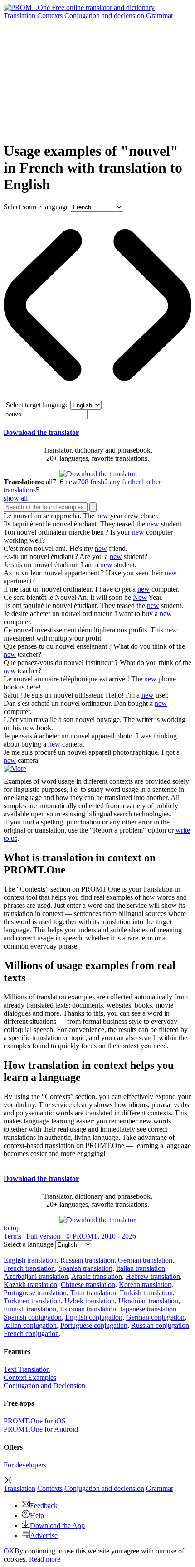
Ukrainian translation (148, 1301)
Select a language (29, 1244)
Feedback (44, 1505)
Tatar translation (93, 1293)
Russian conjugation (160, 1325)
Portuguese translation (35, 1293)
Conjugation (104, 15)
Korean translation (145, 1284)
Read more (44, 1559)
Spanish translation (85, 1268)
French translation (29, 1268)
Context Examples (30, 1377)
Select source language (36, 207)
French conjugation (31, 1333)
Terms (12, 1236)
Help (37, 1515)
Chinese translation (88, 1284)
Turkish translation (146, 1293)
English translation (30, 1260)
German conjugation (155, 1317)
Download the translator (41, 432)
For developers (25, 1465)
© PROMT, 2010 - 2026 (100, 1236)
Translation (19, 15)
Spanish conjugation (33, 1317)
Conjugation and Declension (44, 1385)
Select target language (37, 405)
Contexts (50, 15)
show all (16, 498)
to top (12, 1228)
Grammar (159, 15)
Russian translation (87, 1260)
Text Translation (27, 1369)
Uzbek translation (89, 1301)
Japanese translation (148, 1309)
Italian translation (140, 1268)
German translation (145, 1260)
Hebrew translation (153, 1276)
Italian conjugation (30, 1325)
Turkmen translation (32, 1301)
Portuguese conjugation (93, 1325)
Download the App (57, 1525)
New (140, 597)
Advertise (44, 1535)
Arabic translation (96, 1276)
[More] (15, 768)
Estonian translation (88, 1309)
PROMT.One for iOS (35, 1421)
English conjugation (93, 1317)
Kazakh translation (30, 1284)
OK (9, 1551)
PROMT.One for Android (41, 1429)
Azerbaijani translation (36, 1276)
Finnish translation (30, 1309)
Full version (43, 1236)
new (102, 516)
